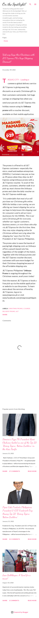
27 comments (14, 471)
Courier (26, 308)
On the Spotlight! (14, 4)
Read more (32, 471)
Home (6, 41)
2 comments (14, 600)
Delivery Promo (8, 311)
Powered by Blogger (20, 612)
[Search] (30, 3)
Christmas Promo (15, 308)
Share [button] (4, 314)
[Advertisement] (19, 388)
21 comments (14, 539)
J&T (17, 311)
